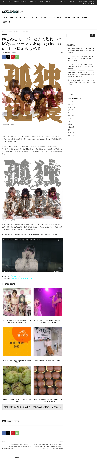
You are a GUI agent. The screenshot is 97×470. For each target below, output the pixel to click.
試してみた (71, 133)
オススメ (70, 104)
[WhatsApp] (17, 57)
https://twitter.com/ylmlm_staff (21, 278)
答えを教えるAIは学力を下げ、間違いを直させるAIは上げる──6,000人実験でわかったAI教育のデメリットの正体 (81, 74)
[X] (89, 4)
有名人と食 (71, 127)
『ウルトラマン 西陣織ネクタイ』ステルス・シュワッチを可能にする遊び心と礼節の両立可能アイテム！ (16, 446)
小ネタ (70, 121)
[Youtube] (94, 4)
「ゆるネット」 (15, 276)
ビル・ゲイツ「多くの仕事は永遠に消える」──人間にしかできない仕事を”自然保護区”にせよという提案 (81, 58)
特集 (69, 130)
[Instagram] (86, 4)
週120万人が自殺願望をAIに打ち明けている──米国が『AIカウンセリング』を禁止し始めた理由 (81, 82)
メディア (9, 31)
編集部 (6, 52)
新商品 (70, 124)
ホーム (3, 31)
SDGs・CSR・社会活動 (74, 98)
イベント (70, 101)
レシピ (70, 118)
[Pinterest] (13, 57)
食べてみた (71, 135)
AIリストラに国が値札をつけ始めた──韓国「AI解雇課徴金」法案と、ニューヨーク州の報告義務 (81, 66)
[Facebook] (83, 4)
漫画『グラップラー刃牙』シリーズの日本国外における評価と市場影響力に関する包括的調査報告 (81, 50)
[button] (92, 26)
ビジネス (70, 110)
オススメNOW (72, 107)
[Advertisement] (46, 11)
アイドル (16, 421)
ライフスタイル (72, 115)
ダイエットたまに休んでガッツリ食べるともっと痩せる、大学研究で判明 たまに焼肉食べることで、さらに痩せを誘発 (48, 446)
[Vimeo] (91, 4)
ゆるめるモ (9, 421)
